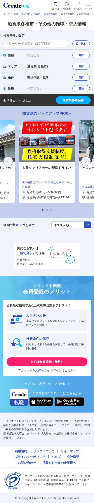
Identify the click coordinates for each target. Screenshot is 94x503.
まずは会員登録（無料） (47, 361)
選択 (81, 55)
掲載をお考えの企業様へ (59, 462)
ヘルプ (56, 457)
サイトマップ (70, 451)
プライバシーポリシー (30, 457)
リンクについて (44, 451)
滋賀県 (37, 14)
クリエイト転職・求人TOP (16, 14)
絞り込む (81, 43)
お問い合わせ (27, 462)
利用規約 (21, 451)
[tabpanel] (47, 161)
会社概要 (73, 457)
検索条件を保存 (73, 100)
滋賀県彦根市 (50, 14)
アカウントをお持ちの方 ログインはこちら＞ (47, 370)
